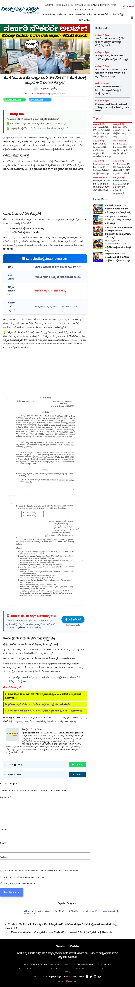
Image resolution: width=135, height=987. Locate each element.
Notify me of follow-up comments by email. (24, 877)
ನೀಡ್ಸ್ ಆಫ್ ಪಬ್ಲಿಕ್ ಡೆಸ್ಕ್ (48, 88)
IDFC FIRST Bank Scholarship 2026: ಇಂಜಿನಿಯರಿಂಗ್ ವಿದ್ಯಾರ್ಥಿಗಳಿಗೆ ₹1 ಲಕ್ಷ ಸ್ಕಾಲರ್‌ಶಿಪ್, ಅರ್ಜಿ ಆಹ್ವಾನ (111, 72)
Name (4, 829)
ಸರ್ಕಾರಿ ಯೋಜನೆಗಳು (100, 178)
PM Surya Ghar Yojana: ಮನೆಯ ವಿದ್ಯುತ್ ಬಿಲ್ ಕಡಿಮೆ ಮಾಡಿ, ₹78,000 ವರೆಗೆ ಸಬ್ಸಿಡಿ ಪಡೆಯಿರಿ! (102, 185)
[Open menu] (132, 17)
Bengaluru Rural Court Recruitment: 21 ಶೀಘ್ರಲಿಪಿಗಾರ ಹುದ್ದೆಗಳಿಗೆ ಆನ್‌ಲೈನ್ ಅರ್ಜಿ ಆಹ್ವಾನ (112, 107)
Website (4, 857)
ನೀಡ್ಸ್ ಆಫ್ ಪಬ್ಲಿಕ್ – (55, 976)
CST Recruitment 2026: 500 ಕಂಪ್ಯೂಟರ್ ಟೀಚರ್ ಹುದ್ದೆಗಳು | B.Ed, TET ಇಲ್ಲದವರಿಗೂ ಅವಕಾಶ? (122, 168)
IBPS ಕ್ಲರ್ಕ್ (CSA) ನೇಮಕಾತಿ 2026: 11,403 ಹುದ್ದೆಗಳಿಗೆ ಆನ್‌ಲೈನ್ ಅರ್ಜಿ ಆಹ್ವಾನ (111, 57)
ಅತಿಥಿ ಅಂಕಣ (28, 911)
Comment (5, 797)
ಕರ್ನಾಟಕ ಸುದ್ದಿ (44, 94)
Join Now (78, 765)
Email (4, 843)
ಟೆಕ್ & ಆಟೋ (73, 911)
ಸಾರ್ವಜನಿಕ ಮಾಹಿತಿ (102, 83)
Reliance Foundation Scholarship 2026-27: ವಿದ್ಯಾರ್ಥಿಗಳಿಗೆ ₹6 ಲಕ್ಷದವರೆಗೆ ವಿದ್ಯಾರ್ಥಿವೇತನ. (121, 187)
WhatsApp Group (13, 99)
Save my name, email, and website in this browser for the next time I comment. (41, 870)
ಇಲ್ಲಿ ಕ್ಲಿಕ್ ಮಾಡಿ (75, 619)
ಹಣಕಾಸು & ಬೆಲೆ (29, 914)
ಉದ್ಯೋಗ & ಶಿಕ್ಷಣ (102, 35)
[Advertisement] (45, 190)
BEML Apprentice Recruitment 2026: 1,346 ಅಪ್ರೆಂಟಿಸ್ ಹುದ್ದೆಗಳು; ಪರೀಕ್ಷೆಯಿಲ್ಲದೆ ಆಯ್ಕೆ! (108, 90)
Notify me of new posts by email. (19, 883)
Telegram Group (36, 99)
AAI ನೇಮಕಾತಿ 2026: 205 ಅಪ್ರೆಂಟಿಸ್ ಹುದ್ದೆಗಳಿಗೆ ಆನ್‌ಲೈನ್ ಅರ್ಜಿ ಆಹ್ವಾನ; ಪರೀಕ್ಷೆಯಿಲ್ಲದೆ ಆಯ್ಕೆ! (110, 41)
